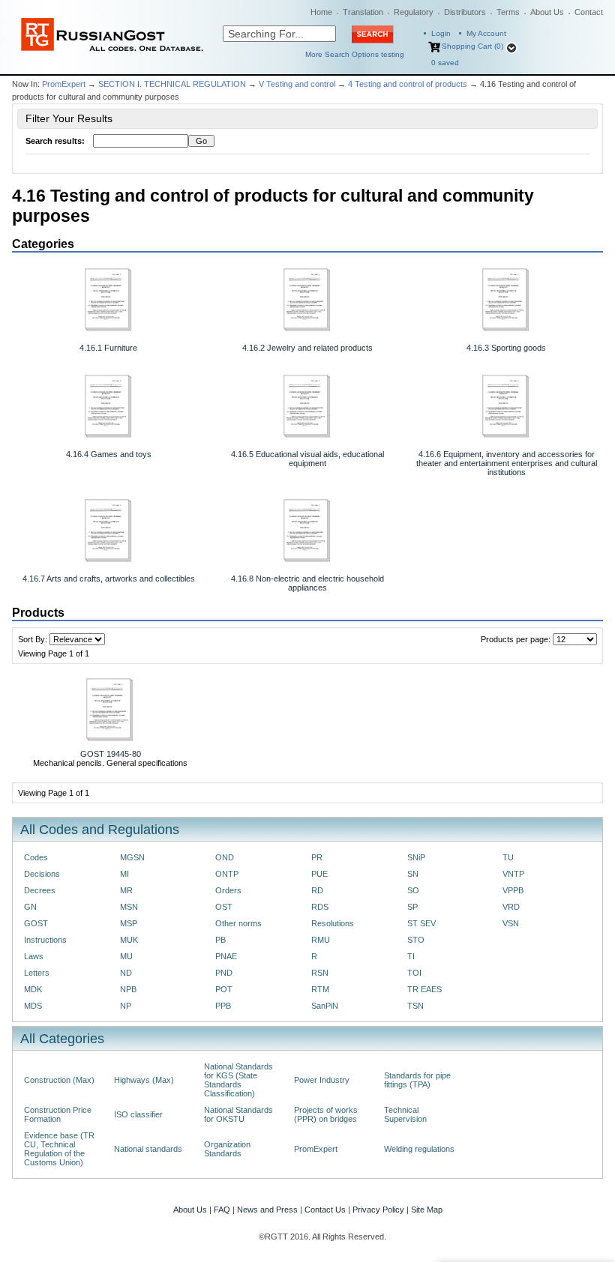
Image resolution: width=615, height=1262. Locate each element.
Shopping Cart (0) (472, 46)
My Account (486, 33)
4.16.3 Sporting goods (506, 347)
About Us (547, 11)
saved (445, 62)
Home (321, 11)
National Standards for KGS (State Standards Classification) (238, 1080)
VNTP (513, 873)
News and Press (267, 1209)
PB (220, 939)
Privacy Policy (378, 1209)
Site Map (426, 1209)
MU (126, 956)
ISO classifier (138, 1114)
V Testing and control (297, 83)
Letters (37, 972)
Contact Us (325, 1209)
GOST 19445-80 (110, 753)
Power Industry (322, 1079)
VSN (510, 923)
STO (415, 939)
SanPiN (324, 1005)
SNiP (416, 857)
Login (441, 33)
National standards (148, 1148)
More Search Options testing (354, 54)
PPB (223, 1005)
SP (412, 906)
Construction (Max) (59, 1079)
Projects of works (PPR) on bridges (326, 1114)
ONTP (226, 873)
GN (30, 906)
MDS (33, 1005)
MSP (128, 923)
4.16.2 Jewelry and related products (307, 347)
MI (124, 873)
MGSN (132, 857)
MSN (129, 906)
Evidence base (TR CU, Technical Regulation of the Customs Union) (59, 1149)
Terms (508, 11)
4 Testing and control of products (407, 83)
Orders (228, 890)
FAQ (222, 1209)
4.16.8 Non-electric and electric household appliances (307, 583)
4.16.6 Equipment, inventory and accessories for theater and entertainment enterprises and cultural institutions (506, 463)
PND (223, 972)
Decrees (40, 890)
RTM (320, 989)
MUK (129, 939)
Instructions (45, 939)
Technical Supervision (405, 1114)
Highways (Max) (144, 1079)
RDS (319, 906)
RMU (320, 939)
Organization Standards (227, 1149)
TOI (414, 972)
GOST (36, 923)
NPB (128, 989)
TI (411, 956)
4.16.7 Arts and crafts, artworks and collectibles (108, 578)
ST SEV (421, 923)
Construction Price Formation (58, 1114)
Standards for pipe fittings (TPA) (417, 1080)
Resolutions (332, 923)
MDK (33, 989)
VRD (511, 906)
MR (126, 890)
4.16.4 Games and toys (109, 454)
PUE (319, 873)
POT (223, 989)
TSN (415, 1005)
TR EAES (424, 989)
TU (508, 857)
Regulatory (414, 11)
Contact (588, 11)
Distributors (465, 11)
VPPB (513, 890)
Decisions (42, 873)
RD (317, 890)
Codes (36, 857)
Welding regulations (419, 1148)
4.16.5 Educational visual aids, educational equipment (307, 459)
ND (126, 972)
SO (413, 890)
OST (223, 906)
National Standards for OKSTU (238, 1114)
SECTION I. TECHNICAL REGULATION (172, 83)
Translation (363, 11)
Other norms (238, 923)
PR (316, 857)
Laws (34, 956)
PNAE (226, 956)
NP (125, 1005)
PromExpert (64, 83)
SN (412, 873)
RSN (319, 972)
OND (224, 857)
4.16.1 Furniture (108, 347)
